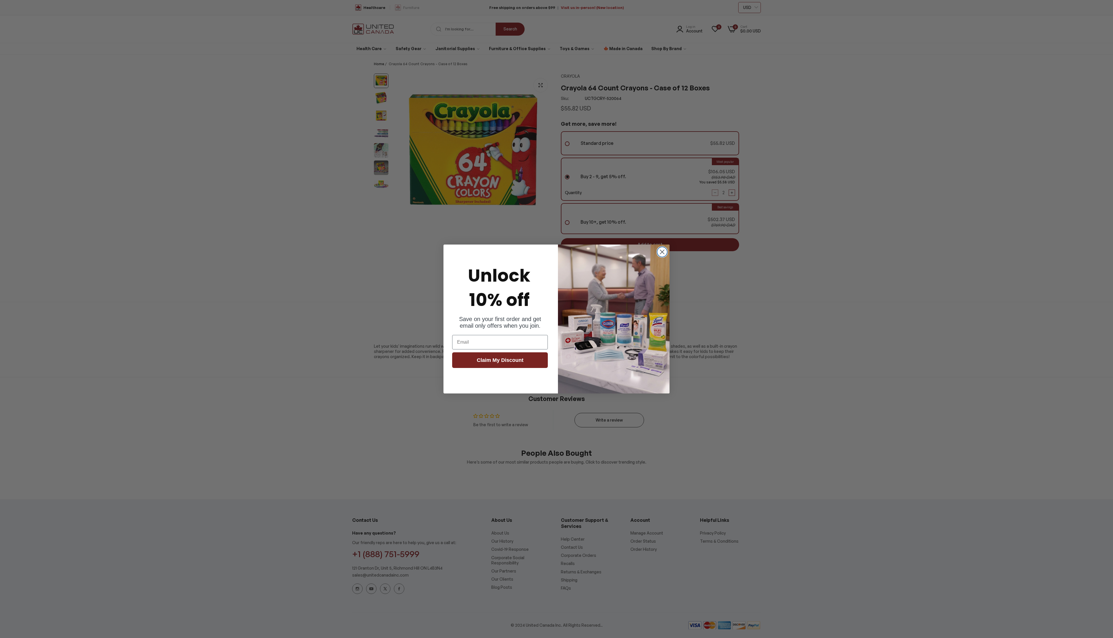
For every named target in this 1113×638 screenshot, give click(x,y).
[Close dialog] (662, 252)
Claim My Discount (500, 360)
